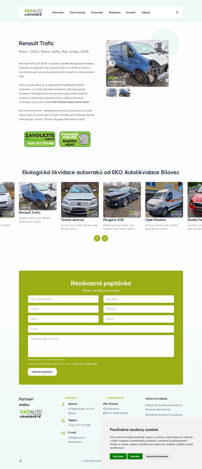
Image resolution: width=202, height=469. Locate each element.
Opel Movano (155, 220)
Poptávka (114, 12)
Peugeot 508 (113, 220)
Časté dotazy (77, 12)
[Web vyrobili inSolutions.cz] (20, 461)
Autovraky (97, 12)
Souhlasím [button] (118, 456)
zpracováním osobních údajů (85, 364)
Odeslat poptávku (42, 371)
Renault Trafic (30, 213)
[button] (112, 63)
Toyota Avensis (72, 220)
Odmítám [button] (135, 456)
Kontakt (131, 12)
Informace (58, 12)
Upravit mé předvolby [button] (157, 456)
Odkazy (146, 12)
